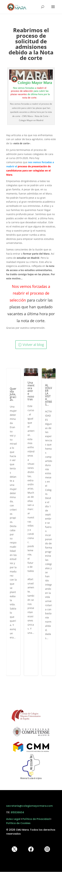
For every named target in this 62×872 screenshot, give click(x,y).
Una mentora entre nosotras (31, 522)
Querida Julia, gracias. (13, 522)
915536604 (17, 812)
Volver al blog (33, 344)
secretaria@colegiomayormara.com (29, 806)
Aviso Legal (13, 819)
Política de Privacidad (36, 819)
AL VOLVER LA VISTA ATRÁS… (49, 522)
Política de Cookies (18, 823)
